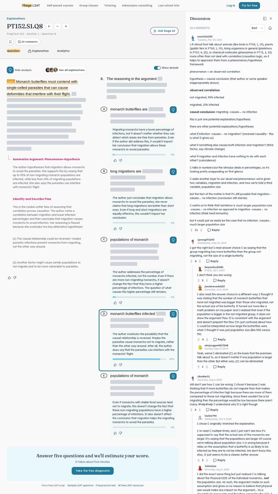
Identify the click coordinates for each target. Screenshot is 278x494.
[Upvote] (191, 230)
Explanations (16, 18)
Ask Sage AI (166, 31)
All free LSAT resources (131, 485)
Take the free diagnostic (92, 470)
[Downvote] (201, 230)
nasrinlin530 (204, 36)
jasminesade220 (215, 286)
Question (13, 51)
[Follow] (270, 28)
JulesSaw (210, 466)
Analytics (63, 51)
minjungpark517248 (216, 345)
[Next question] (65, 26)
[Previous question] (49, 26)
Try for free (249, 5)
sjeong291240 (205, 239)
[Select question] (57, 26)
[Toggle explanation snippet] (173, 109)
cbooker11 (203, 376)
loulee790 (211, 415)
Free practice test (106, 485)
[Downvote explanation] (14, 277)
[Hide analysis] (10, 70)
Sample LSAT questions (81, 485)
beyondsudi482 (214, 267)
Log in (231, 5)
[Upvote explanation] (9, 277)
